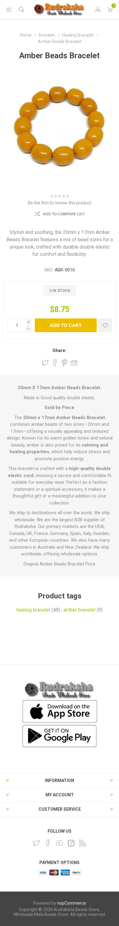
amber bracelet (79, 610)
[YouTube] (59, 843)
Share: (59, 350)
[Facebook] (48, 843)
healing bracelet (33, 610)
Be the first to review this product (59, 202)
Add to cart (65, 325)
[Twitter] (36, 843)
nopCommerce (71, 903)
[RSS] (83, 843)
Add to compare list (64, 214)
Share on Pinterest (64, 362)
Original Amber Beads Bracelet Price (59, 564)
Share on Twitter (45, 362)
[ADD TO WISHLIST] (105, 325)
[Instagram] (71, 843)
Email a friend (74, 362)
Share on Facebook (55, 362)
